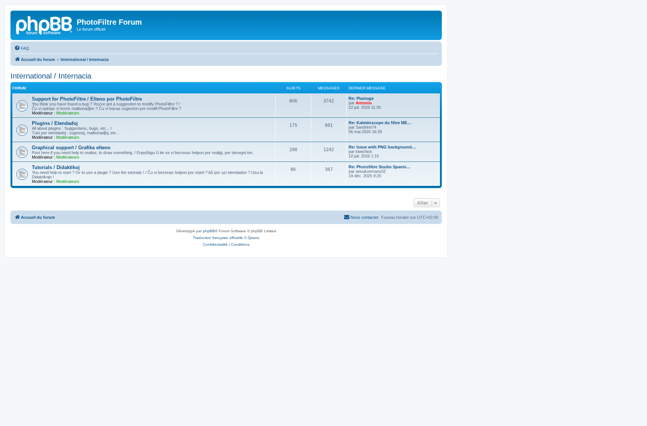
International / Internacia (50, 76)
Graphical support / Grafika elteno (71, 147)
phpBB (209, 231)
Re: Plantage (361, 98)
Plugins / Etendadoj (55, 123)
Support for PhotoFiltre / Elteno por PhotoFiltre (87, 99)
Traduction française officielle (218, 238)
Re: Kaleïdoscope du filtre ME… (380, 122)
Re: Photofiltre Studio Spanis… (379, 167)
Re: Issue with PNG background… (382, 147)
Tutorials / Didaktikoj (56, 167)
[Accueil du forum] (44, 24)
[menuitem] (21, 48)
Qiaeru (253, 238)
